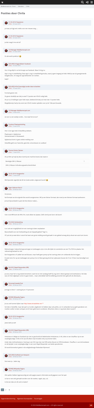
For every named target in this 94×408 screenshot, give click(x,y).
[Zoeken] (82, 2)
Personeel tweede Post (16, 283)
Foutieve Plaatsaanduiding (17, 124)
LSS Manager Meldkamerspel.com (19, 50)
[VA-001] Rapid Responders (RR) (19, 267)
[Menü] (91, 2)
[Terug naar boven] (91, 405)
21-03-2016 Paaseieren (16, 22)
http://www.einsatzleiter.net (33, 303)
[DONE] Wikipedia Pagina (17, 297)
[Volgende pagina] (9, 389)
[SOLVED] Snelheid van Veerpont (19, 355)
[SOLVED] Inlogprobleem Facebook (20, 64)
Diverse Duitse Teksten (16, 150)
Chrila (10, 24)
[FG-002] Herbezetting (16, 222)
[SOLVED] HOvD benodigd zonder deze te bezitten (24, 86)
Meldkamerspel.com (42, 405)
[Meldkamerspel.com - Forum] (2, 2)
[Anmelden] (87, 2)
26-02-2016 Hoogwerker (16, 173)
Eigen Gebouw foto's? (15, 187)
